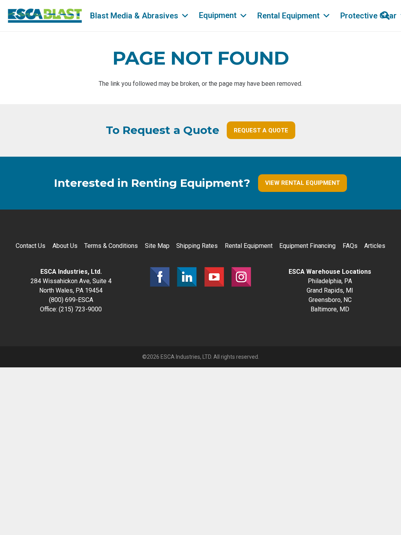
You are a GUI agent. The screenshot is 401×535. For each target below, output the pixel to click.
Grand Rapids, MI (330, 290)
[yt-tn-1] (214, 277)
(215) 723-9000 (80, 309)
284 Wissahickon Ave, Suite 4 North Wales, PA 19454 (71, 281)
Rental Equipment (249, 245)
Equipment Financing (307, 245)
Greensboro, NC (330, 300)
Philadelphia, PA (330, 281)
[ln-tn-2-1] (187, 277)
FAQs (350, 245)
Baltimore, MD (330, 309)
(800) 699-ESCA (71, 300)
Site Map (157, 245)
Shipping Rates (197, 245)
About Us (65, 245)
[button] (185, 15)
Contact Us (30, 245)
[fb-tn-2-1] (160, 277)
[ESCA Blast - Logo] (44, 15)
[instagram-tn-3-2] (241, 277)
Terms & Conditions (111, 245)
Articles (374, 245)
